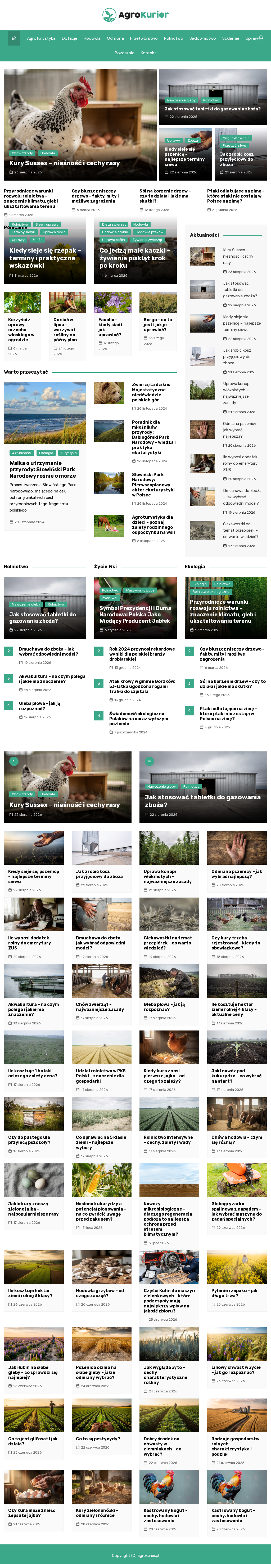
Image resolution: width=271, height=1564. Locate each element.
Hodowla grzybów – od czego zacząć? (100, 1293)
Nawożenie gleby (181, 100)
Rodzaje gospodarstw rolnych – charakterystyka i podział (235, 1446)
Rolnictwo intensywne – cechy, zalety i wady (168, 1140)
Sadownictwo (202, 38)
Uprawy (253, 38)
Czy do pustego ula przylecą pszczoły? (29, 1140)
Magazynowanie (236, 138)
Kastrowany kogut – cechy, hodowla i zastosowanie (166, 1515)
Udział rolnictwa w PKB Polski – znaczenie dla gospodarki (101, 1075)
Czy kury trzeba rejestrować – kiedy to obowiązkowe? (235, 943)
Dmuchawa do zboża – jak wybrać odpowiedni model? (242, 497)
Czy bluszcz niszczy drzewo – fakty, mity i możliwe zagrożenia (95, 196)
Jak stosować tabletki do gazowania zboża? (213, 108)
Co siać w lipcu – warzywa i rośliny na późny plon (65, 330)
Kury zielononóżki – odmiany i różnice (97, 1513)
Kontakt (148, 53)
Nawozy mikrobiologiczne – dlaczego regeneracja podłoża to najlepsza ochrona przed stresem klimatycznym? (168, 1219)
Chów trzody (22, 153)
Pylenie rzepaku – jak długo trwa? (234, 1293)
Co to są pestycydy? (98, 1438)
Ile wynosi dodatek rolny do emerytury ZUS (240, 463)
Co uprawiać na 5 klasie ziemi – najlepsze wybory (101, 1142)
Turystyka (69, 453)
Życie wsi (109, 598)
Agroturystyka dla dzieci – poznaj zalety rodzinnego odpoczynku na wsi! (153, 525)
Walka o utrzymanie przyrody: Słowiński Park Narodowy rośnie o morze (43, 469)
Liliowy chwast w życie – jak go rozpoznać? (236, 1370)
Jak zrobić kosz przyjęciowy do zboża (237, 159)
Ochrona (115, 38)
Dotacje (69, 38)
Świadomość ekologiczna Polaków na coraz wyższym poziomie (138, 718)
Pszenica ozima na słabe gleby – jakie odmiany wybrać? (96, 1372)
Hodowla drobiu (115, 232)
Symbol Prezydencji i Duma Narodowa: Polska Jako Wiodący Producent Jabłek (135, 614)
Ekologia (46, 453)
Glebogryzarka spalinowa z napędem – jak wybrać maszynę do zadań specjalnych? (236, 1211)
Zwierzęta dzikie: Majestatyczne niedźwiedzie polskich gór (151, 392)
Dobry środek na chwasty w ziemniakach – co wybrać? (162, 1446)
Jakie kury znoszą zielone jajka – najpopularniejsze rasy (33, 1208)
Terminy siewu (23, 232)
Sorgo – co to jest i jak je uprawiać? (158, 324)
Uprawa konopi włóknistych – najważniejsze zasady (168, 876)
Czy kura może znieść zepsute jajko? (31, 1513)
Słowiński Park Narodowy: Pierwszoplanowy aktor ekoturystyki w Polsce (153, 485)
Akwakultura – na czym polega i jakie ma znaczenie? (52, 679)
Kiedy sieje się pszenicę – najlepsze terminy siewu (185, 157)
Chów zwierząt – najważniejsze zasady (100, 1007)
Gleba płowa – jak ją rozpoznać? (39, 706)
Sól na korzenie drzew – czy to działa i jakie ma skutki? (165, 196)
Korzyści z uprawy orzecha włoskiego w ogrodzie (21, 330)
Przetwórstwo (144, 38)
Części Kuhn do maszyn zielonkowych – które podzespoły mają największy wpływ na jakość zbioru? (169, 1301)
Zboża (193, 140)
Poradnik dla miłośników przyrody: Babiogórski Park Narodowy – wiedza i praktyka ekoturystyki (154, 437)
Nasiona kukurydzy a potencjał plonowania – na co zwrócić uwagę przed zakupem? (101, 1211)
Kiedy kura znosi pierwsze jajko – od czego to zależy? (164, 1075)
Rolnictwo (173, 38)
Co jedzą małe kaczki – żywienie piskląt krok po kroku (135, 258)
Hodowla (92, 38)
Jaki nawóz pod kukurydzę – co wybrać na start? (236, 1075)
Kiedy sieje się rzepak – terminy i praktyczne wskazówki (45, 258)
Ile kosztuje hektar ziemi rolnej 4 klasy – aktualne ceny (234, 1009)
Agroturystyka (41, 38)
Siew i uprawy (47, 224)
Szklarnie (230, 38)
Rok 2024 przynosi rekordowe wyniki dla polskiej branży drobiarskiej (142, 654)
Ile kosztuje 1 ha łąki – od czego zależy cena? (32, 1073)
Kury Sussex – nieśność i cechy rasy (64, 163)
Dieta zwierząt (114, 224)
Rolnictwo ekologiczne (211, 592)
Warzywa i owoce (140, 590)
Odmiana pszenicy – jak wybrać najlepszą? (241, 430)
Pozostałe (124, 53)
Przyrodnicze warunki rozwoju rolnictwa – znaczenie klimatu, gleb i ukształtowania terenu (31, 199)
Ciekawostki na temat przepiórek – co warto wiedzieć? (241, 530)
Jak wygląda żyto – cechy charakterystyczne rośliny (165, 1375)
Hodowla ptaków (150, 232)
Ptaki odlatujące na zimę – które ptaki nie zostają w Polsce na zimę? (236, 196)
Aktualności (21, 453)
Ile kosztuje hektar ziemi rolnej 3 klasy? (30, 1293)
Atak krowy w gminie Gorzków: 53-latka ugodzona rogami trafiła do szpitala (142, 686)
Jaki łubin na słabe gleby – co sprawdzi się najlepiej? (33, 1372)
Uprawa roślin (54, 232)
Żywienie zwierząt (147, 240)
